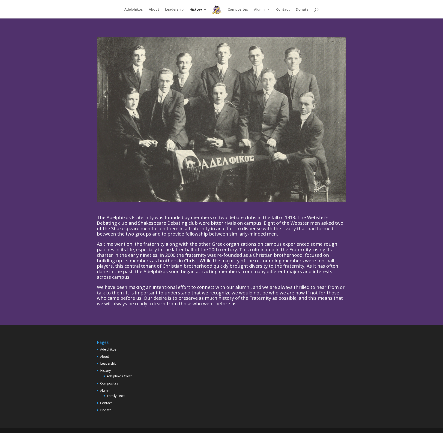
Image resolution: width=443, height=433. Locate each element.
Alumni (260, 10)
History (196, 10)
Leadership (174, 10)
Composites (238, 10)
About (154, 10)
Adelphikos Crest (119, 376)
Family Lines (116, 396)
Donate (302, 10)
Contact (283, 10)
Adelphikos (133, 10)
